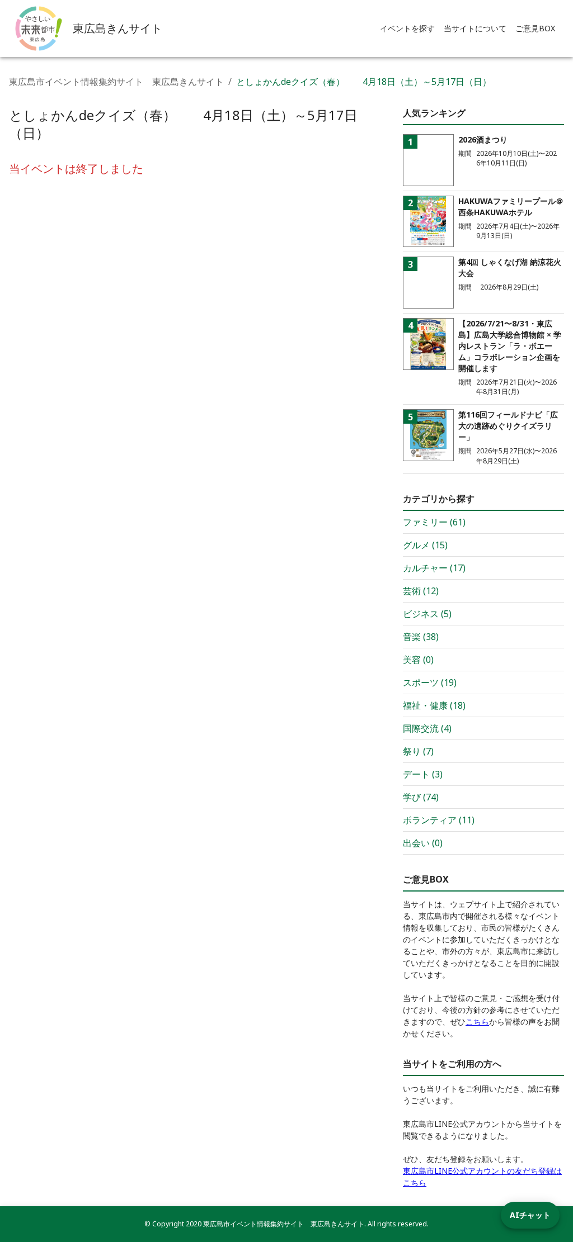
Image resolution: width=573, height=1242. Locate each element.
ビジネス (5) (427, 614)
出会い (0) (423, 843)
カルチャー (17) (434, 568)
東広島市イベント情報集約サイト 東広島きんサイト (116, 81)
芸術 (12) (421, 591)
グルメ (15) (425, 545)
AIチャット (530, 1215)
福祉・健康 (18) (434, 705)
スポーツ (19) (430, 682)
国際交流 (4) (427, 728)
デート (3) (423, 774)
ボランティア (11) (439, 820)
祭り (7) (418, 751)
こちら (477, 1021)
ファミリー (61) (434, 522)
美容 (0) (418, 659)
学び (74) (421, 797)
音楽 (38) (421, 637)
